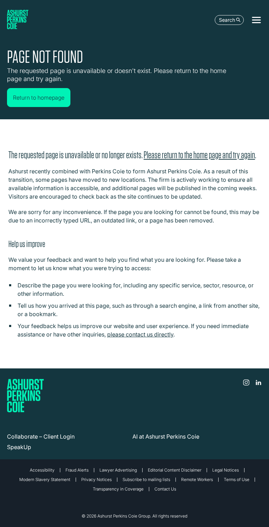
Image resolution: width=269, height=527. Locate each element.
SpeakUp (19, 447)
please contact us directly (140, 334)
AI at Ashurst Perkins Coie (165, 436)
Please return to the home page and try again (199, 155)
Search (227, 20)
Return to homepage (38, 97)
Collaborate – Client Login (41, 436)
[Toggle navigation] (256, 20)
